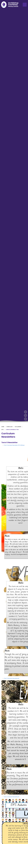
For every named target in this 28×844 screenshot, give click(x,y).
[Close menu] (25, 5)
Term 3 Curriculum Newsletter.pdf (11, 678)
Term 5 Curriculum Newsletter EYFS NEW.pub (14, 445)
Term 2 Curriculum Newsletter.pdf (11, 796)
